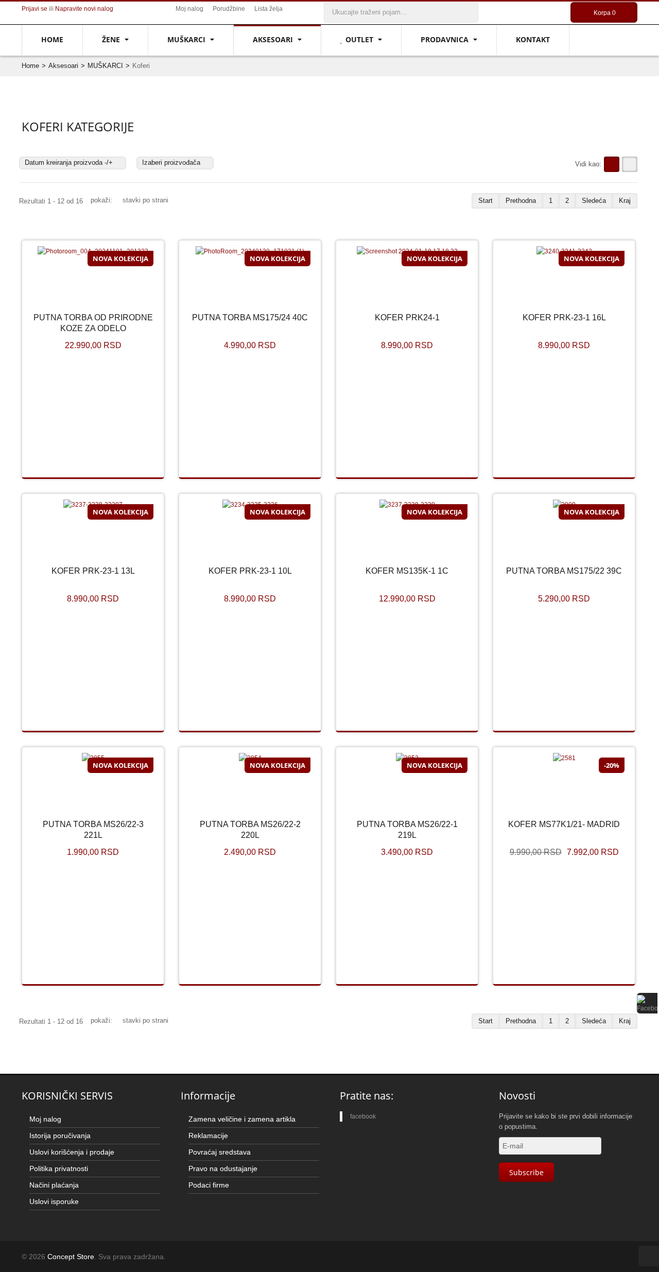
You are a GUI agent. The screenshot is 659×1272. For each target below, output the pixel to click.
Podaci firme (208, 1185)
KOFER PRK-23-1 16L (564, 317)
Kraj (625, 200)
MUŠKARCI (105, 66)
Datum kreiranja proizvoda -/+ (69, 162)
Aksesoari (274, 39)
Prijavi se (34, 8)
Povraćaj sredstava (219, 1152)
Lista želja (268, 8)
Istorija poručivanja (60, 1135)
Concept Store (70, 1256)
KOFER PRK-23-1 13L (93, 570)
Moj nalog (189, 8)
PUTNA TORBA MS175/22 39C (564, 570)
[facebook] (647, 1003)
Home (52, 39)
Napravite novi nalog (84, 8)
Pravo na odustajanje (222, 1168)
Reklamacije (208, 1135)
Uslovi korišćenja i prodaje (71, 1152)
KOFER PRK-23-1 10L (250, 570)
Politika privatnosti (58, 1168)
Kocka (611, 164)
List (629, 164)
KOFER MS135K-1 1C (407, 570)
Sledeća (594, 200)
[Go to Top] (648, 1256)
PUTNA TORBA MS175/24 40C (250, 317)
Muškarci (187, 39)
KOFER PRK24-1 (407, 317)
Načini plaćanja (54, 1185)
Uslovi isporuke (54, 1201)
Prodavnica (446, 39)
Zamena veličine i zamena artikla (242, 1119)
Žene (112, 39)
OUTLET (360, 39)
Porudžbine (229, 8)
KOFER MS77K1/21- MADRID (564, 824)
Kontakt (533, 39)
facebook (363, 1116)
